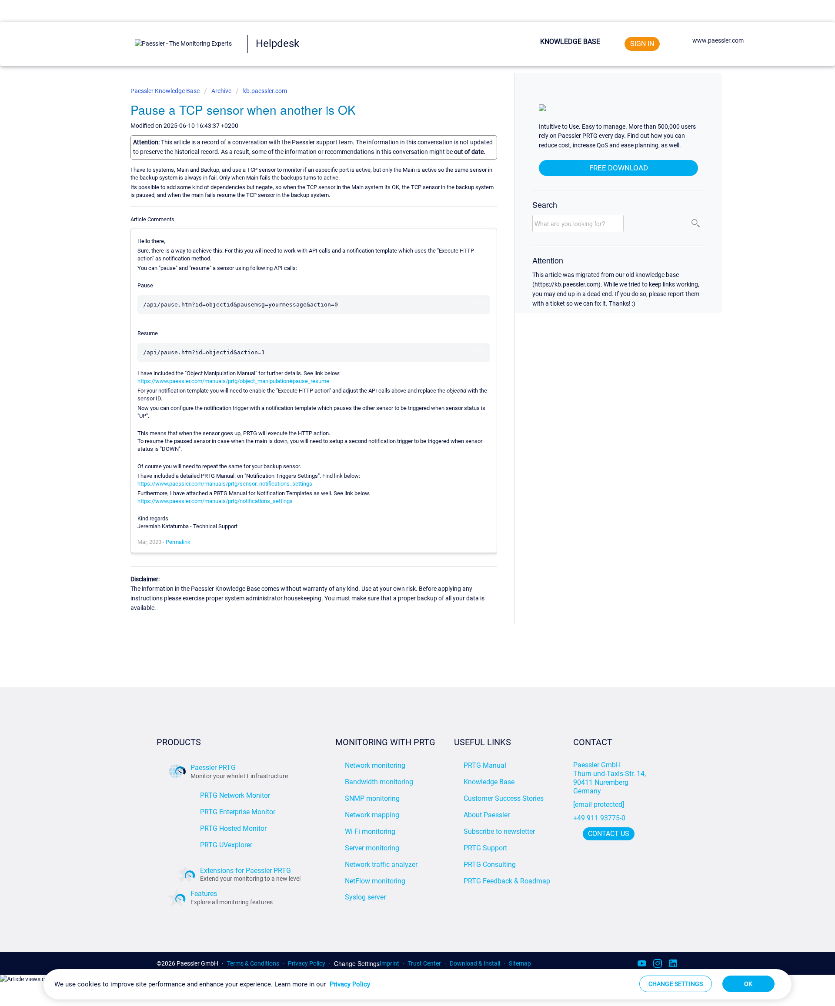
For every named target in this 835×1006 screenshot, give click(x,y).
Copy (478, 302)
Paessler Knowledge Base (165, 90)
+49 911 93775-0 (599, 818)
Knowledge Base (570, 41)
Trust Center (424, 963)
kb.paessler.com (265, 90)
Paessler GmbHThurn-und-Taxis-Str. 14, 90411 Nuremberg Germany (610, 778)
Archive (221, 90)
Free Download (618, 167)
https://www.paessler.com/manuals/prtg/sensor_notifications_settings (224, 483)
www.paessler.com (718, 40)
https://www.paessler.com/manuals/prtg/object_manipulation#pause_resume (233, 381)
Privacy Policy (306, 963)
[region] (417, 984)
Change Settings (357, 963)
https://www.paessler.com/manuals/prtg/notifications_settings (215, 501)
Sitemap (520, 963)
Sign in (642, 44)
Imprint (389, 963)
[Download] (401, 399)
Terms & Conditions (253, 963)
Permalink (178, 542)
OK (748, 983)
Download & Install (475, 963)
